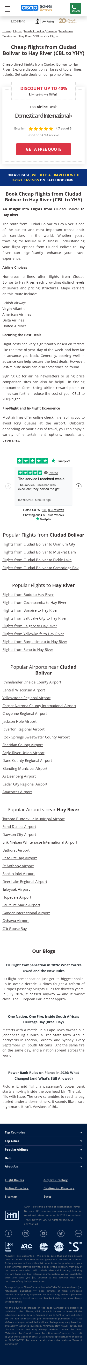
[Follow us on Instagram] (26, 1233)
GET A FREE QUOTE (43, 149)
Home (6, 31)
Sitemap (11, 1196)
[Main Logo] (36, 8)
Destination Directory (59, 1188)
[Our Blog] (78, 1233)
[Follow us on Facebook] (8, 1233)
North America (34, 31)
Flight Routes (14, 1180)
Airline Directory (17, 1188)
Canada (51, 31)
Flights (17, 31)
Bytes (47, 1196)
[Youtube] (43, 1233)
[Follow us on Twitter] (61, 1233)
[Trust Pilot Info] (68, 21)
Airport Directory (56, 1180)
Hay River (25, 36)
